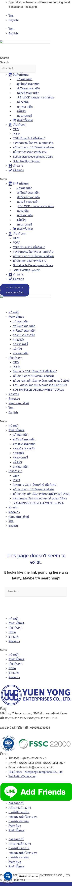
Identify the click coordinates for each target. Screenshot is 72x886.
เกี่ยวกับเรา (15, 358)
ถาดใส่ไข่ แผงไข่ (19, 812)
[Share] (61, 3)
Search (4, 58)
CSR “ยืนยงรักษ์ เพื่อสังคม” (29, 138)
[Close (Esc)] (68, 3)
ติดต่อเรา (14, 398)
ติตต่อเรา (14, 641)
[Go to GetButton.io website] (8, 882)
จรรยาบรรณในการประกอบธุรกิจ (33, 143)
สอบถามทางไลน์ (19, 403)
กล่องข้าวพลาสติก (24, 335)
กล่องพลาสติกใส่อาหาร (23, 816)
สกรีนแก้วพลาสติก (24, 326)
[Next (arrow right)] (66, 443)
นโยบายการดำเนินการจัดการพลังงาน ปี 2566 (41, 380)
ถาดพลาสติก (20, 353)
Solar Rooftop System (26, 161)
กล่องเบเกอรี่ (20, 344)
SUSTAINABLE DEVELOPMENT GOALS (38, 389)
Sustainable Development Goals (33, 156)
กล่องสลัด (18, 339)
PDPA (16, 134)
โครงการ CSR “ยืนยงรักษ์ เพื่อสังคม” (35, 371)
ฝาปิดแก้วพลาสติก (24, 330)
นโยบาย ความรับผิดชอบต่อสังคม (33, 147)
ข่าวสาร (14, 394)
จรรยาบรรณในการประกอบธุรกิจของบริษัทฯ (40, 385)
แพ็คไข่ (17, 348)
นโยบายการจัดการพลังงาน (29, 152)
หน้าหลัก (14, 312)
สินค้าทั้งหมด (16, 317)
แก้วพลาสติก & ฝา (20, 807)
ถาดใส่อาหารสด (19, 821)
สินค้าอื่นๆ (15, 826)
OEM (16, 129)
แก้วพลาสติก (20, 321)
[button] (36, 179)
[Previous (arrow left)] (6, 443)
